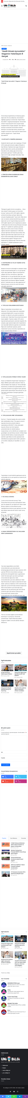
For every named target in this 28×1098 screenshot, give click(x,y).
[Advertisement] (14, 27)
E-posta (3, 757)
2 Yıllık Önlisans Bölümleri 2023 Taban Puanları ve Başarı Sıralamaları (18, 844)
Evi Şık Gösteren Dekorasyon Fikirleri (6, 673)
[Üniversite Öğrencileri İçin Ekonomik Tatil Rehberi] (21, 667)
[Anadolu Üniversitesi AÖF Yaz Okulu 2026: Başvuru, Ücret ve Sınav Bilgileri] (21, 955)
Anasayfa (4, 45)
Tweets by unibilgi (5, 972)
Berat (9, 1010)
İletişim (4, 1067)
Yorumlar (23, 838)
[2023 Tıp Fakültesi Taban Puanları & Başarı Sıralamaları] (6, 866)
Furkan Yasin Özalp (12, 996)
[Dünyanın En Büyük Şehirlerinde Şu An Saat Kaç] (7, 683)
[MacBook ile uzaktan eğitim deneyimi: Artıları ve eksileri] (21, 683)
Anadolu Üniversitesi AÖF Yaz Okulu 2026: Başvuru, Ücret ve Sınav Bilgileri (20, 963)
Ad (2, 752)
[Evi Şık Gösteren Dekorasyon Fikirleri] (7, 667)
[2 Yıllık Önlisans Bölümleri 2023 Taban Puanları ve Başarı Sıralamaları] (6, 844)
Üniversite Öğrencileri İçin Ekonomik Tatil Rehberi (20, 674)
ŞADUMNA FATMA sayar (14, 983)
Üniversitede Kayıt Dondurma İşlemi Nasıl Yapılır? (17, 859)
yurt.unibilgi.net (6, 1072)
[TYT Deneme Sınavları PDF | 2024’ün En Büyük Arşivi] (6, 874)
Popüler (4, 838)
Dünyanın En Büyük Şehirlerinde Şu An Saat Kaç (6, 689)
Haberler (10, 45)
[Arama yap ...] (26, 6)
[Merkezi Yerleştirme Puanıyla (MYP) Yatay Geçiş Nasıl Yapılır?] (6, 852)
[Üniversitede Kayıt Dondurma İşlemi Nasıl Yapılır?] (6, 859)
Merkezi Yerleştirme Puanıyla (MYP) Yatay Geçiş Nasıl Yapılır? (18, 852)
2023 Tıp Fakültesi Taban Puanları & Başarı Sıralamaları (18, 866)
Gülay (9, 989)
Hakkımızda (5, 1065)
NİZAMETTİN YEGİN (13, 1003)
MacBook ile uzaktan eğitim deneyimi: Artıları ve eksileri (20, 689)
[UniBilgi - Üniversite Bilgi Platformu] (10, 6)
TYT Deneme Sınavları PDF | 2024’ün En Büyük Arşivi (18, 872)
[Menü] (2, 6)
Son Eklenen (13, 838)
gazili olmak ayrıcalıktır (14, 653)
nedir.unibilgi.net (6, 1070)
